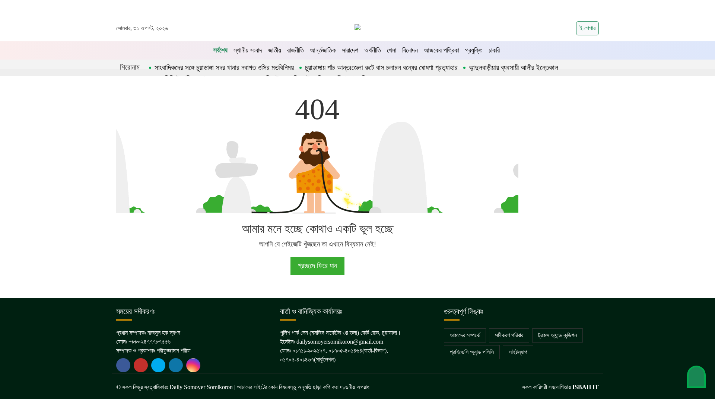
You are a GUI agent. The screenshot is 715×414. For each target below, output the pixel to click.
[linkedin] (176, 365)
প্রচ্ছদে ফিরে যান (317, 266)
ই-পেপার (587, 28)
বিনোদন (410, 50)
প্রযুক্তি (474, 50)
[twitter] (141, 365)
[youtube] (158, 365)
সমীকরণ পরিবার (509, 335)
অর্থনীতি (372, 50)
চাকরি (494, 50)
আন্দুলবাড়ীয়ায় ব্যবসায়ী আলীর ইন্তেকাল (513, 67)
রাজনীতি (295, 50)
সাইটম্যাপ (518, 352)
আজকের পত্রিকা (441, 50)
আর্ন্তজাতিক (323, 50)
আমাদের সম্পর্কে (465, 335)
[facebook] (123, 365)
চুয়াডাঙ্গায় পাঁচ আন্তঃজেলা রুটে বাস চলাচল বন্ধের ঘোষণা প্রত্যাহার (381, 67)
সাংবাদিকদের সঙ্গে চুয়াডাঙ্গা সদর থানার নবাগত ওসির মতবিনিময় (224, 67)
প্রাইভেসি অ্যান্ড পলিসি (472, 352)
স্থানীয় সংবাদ (247, 50)
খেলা (391, 50)
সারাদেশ (350, 50)
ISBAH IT (585, 387)
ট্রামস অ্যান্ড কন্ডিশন (557, 335)
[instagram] (193, 365)
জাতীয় (274, 50)
